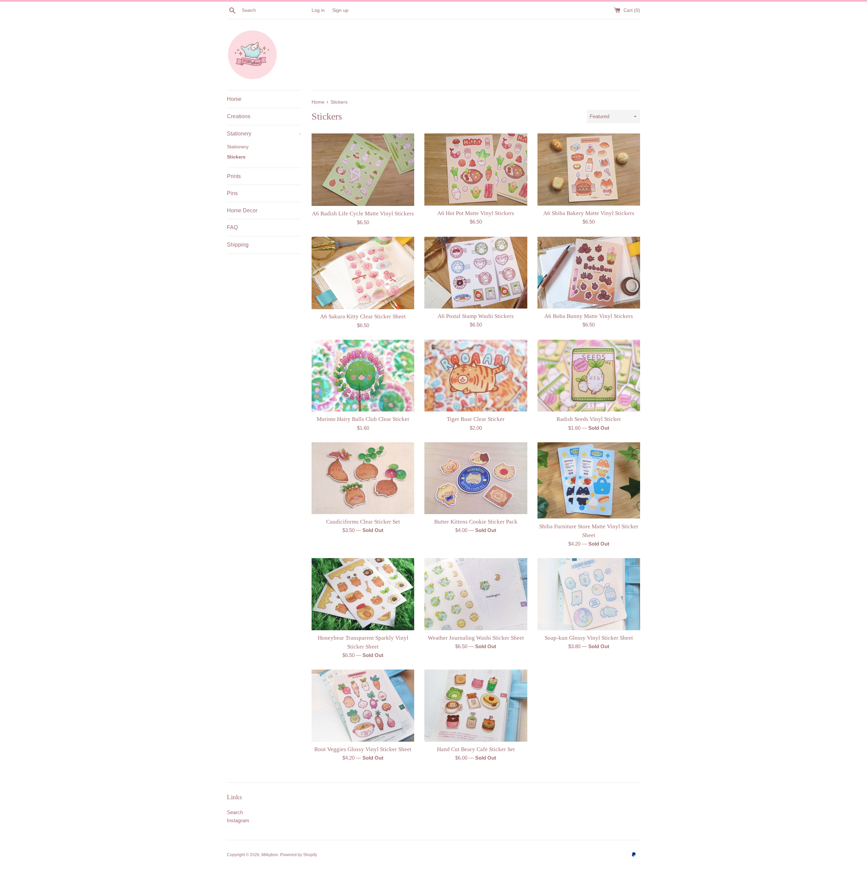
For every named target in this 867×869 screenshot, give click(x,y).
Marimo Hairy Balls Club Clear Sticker (363, 419)
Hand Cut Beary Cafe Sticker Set (476, 749)
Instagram (238, 820)
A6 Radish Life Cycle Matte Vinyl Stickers (363, 213)
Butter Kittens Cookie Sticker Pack (475, 521)
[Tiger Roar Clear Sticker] (475, 375)
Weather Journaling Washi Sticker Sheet (476, 638)
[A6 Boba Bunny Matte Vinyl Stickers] (588, 273)
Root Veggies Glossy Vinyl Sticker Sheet (362, 749)
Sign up (340, 10)
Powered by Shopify (298, 854)
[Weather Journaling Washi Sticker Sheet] (475, 594)
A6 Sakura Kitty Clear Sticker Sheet (363, 316)
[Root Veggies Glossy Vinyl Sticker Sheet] (363, 705)
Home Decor (242, 210)
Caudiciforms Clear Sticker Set (363, 521)
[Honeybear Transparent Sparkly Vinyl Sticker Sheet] (363, 594)
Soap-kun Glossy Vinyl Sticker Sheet (589, 638)
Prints (234, 176)
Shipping (238, 245)
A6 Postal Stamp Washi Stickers (476, 316)
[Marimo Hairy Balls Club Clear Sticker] (363, 375)
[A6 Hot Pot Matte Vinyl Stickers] (475, 169)
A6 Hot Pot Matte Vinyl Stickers (475, 213)
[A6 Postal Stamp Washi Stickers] (475, 273)
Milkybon (269, 854)
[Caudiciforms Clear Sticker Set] (363, 478)
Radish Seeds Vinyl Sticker (588, 419)
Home (234, 99)
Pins (232, 193)
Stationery (264, 133)
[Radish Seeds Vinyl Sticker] (588, 375)
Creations (238, 116)
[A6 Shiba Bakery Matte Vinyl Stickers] (588, 169)
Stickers (236, 157)
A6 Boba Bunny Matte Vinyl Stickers (588, 316)
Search (235, 812)
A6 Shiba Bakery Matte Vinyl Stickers (588, 213)
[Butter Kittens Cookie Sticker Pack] (475, 478)
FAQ (232, 227)
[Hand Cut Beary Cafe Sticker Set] (475, 705)
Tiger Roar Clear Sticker (476, 419)
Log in (318, 10)
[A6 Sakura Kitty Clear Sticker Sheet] (363, 273)
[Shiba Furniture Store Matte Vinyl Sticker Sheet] (588, 480)
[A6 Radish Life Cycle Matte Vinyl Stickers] (363, 169)
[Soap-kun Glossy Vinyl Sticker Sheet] (588, 594)
